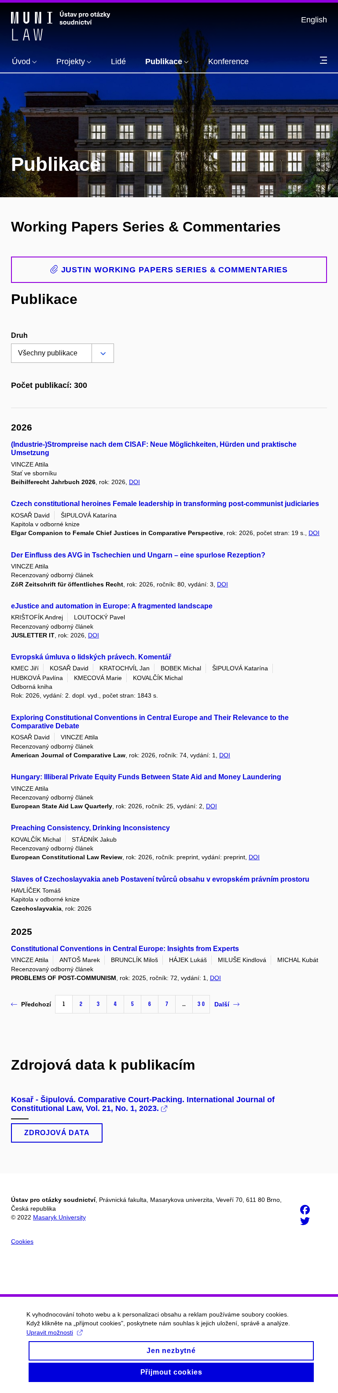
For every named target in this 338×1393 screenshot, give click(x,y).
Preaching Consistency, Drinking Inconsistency (90, 828)
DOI (134, 481)
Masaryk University (59, 1217)
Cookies (22, 1241)
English (314, 19)
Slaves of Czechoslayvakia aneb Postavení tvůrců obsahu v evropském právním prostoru (160, 879)
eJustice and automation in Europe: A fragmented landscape (112, 606)
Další (221, 1004)
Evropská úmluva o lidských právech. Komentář (91, 657)
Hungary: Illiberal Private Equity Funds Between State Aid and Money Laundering (146, 777)
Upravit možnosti (49, 1332)
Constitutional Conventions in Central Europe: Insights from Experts (125, 948)
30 (201, 1004)
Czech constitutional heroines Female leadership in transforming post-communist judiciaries (165, 503)
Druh (19, 335)
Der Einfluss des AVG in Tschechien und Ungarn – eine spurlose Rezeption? (138, 555)
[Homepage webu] (60, 25)
